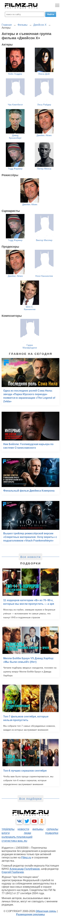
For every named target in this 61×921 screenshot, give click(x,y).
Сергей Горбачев (13, 872)
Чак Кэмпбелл (15, 104)
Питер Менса (44, 168)
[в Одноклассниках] (42, 821)
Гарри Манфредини (30, 346)
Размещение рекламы (30, 914)
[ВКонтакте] (19, 821)
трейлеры (8, 829)
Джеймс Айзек (44, 135)
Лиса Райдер (44, 104)
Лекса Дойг (44, 74)
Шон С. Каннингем (29, 308)
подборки (51, 833)
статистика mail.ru (14, 841)
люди (27, 833)
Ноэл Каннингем (44, 276)
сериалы (52, 829)
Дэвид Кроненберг (15, 136)
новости (23, 829)
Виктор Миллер (44, 240)
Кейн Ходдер (15, 74)
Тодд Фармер (15, 168)
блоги (6, 833)
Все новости (30, 557)
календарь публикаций (17, 837)
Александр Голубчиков (25, 869)
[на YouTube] (34, 821)
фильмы (37, 829)
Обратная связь (46, 911)
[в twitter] (27, 821)
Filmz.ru (26, 857)
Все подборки (30, 798)
